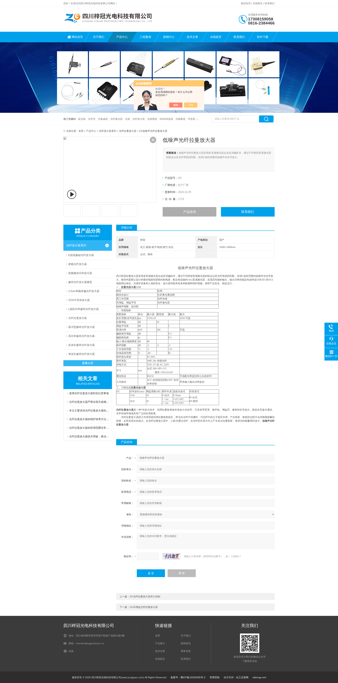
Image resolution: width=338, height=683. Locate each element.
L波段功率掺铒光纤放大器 (83, 308)
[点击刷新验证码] (171, 556)
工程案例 (145, 36)
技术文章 (192, 36)
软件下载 (262, 36)
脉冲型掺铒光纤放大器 (81, 326)
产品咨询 (189, 212)
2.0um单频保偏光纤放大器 (83, 291)
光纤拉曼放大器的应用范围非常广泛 (89, 427)
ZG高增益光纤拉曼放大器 (144, 607)
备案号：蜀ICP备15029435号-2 (188, 677)
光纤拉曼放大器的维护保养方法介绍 (89, 419)
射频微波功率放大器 (80, 273)
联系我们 (270, 3)
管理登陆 (215, 677)
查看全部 (87, 363)
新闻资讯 (186, 643)
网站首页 (77, 36)
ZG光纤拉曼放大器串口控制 (145, 596)
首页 (81, 131)
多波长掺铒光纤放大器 (81, 344)
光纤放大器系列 (107, 131)
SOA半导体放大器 (79, 300)
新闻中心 (168, 36)
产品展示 (160, 643)
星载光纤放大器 (77, 264)
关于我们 (98, 36)
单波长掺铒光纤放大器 (81, 353)
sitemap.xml (259, 677)
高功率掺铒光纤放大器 (81, 335)
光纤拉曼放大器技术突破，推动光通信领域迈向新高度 (89, 436)
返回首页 (246, 3)
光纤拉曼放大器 (127, 131)
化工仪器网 (242, 677)
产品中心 (122, 36)
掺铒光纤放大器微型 (80, 282)
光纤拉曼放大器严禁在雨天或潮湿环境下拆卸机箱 (89, 401)
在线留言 (258, 3)
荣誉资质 (186, 651)
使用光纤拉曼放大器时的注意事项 (89, 393)
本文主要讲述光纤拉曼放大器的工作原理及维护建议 (89, 410)
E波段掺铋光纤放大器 (81, 255)
